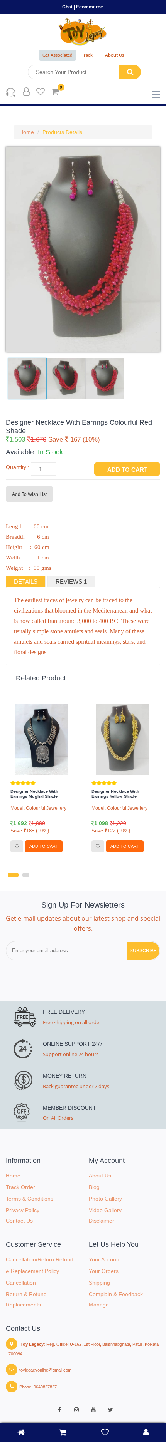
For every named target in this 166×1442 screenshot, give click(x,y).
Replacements (23, 1304)
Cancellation (21, 1283)
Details (25, 581)
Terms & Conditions (29, 1199)
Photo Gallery (105, 1199)
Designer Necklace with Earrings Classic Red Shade (121, 794)
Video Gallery (105, 1210)
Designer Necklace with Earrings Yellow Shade (35, 794)
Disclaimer (101, 1221)
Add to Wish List (29, 494)
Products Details (62, 132)
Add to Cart (127, 469)
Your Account (105, 1259)
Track (87, 55)
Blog (94, 1187)
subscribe (143, 950)
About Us (114, 55)
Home (26, 132)
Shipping (99, 1283)
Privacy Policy (22, 1210)
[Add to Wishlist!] (18, 846)
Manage (99, 1304)
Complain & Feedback (116, 1294)
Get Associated (57, 55)
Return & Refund (26, 1294)
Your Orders (104, 1271)
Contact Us (19, 1221)
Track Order (20, 1187)
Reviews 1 (71, 581)
